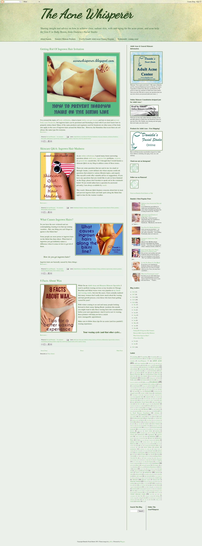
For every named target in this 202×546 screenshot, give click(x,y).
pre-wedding (157, 461)
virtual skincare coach (137, 494)
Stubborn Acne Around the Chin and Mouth (151, 204)
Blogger (122, 541)
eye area (158, 414)
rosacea (135, 469)
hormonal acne (147, 427)
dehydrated (156, 404)
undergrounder (152, 490)
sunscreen (138, 487)
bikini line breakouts (143, 376)
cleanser (140, 391)
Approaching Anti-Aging (154, 369)
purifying (143, 465)
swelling (150, 487)
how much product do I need (143, 429)
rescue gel (142, 467)
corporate (139, 398)
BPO (142, 382)
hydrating (157, 431)
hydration (133, 433)
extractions (153, 414)
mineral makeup (148, 447)
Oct (135, 310)
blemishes (143, 378)
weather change (133, 497)
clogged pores (134, 393)
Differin (149, 406)
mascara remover (146, 443)
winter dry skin (145, 499)
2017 (133, 294)
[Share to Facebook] (49, 141)
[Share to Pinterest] (51, 141)
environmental (144, 411)
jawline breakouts (139, 438)
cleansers (147, 391)
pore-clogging (150, 461)
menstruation (44, 341)
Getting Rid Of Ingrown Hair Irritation (62, 49)
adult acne (76, 339)
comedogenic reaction (136, 395)
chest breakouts (157, 387)
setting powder (138, 474)
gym (133, 423)
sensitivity (80, 138)
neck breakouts (145, 450)
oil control (143, 454)
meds (159, 445)
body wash (158, 379)
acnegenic (153, 358)
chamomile (132, 387)
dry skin (146, 407)
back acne (146, 370)
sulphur (153, 485)
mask (153, 443)
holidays (131, 427)
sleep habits (152, 481)
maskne (131, 445)
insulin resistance (139, 436)
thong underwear (149, 488)
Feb (135, 341)
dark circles (155, 402)
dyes (153, 409)
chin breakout (149, 389)
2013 (133, 347)
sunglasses (132, 487)
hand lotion (139, 425)
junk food (152, 438)
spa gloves (138, 483)
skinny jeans (146, 481)
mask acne (158, 443)
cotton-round (145, 398)
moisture (50, 341)
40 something (144, 357)
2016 (133, 297)
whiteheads (132, 499)
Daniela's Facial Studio (143, 402)
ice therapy (152, 432)
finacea (154, 418)
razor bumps (155, 465)
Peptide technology (147, 458)
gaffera (111, 541)
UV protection (139, 492)
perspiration (138, 459)
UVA (145, 492)
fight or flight (148, 418)
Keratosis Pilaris (110, 207)
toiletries (155, 488)
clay (161, 389)
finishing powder (135, 420)
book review (132, 382)
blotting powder (153, 378)
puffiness (137, 465)
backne (160, 371)
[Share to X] (46, 141)
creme (156, 398)
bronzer (160, 384)
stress (136, 485)
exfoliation (110, 136)
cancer (159, 386)
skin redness (152, 478)
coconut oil (143, 393)
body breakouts (143, 380)
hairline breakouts (155, 423)
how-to (132, 431)
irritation (62, 138)
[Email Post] (67, 136)
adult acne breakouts (140, 363)
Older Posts (120, 350)
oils (153, 454)
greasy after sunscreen (157, 422)
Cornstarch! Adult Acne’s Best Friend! (149, 239)
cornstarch (132, 398)
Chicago (137, 389)
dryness (94, 339)
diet (144, 406)
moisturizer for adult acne (145, 449)
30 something (134, 357)
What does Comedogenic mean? (150, 274)
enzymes (150, 411)
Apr (135, 325)
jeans (146, 438)
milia (139, 447)
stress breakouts (142, 485)
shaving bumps (151, 474)
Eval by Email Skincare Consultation (146, 412)
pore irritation (136, 461)
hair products (146, 423)
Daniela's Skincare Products (65, 39)
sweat (145, 487)
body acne (100, 136)
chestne (131, 389)
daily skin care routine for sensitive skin (147, 400)
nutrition (133, 454)
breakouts (105, 136)
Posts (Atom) (51, 353)
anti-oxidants (133, 369)
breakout (146, 382)
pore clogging (158, 460)
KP (137, 440)
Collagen (150, 393)
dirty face (133, 407)
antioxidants (143, 369)
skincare (135, 479)
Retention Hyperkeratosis (151, 467)
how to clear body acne (155, 429)
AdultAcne (138, 365)
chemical (151, 387)
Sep (135, 312)
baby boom (139, 371)
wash (151, 494)
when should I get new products (154, 497)
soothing (132, 483)
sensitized (157, 472)
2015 (133, 300)
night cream (152, 451)
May (135, 323)
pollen (151, 459)
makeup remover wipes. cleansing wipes (151, 441)
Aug (135, 315)
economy (158, 409)
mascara (140, 443)
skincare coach (146, 479)
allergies (137, 367)
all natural (156, 365)
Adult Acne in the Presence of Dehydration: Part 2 (149, 215)
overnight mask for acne (145, 456)
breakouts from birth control (135, 384)
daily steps (159, 400)
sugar (148, 485)
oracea (137, 456)
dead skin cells (138, 404)
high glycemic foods (156, 425)
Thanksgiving (141, 488)
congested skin (139, 397)
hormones (133, 429)
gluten (144, 422)
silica (157, 474)
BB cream (144, 372)
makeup (157, 440)
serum (131, 474)
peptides (155, 458)
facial (155, 416)
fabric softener (142, 416)
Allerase (131, 367)
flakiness (142, 420)
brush (133, 386)
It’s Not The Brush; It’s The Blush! (150, 262)
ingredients (151, 434)
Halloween (132, 425)
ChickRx (143, 389)
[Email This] (42, 141)
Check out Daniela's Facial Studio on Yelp (141, 193)
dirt (153, 405)
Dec (135, 304)
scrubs (152, 470)
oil (137, 454)
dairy (133, 402)
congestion (148, 397)
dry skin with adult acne (154, 407)
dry (142, 407)
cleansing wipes (157, 391)
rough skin (75, 138)
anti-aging (155, 367)
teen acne (160, 487)
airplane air (149, 365)
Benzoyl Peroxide (88, 136)
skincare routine (87, 138)
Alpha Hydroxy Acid (78, 136)
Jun (135, 320)
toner (160, 489)
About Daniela (45, 39)
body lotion (151, 380)
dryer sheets (138, 409)
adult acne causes (152, 363)
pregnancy (132, 463)
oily (158, 454)
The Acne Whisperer (86, 13)
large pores (142, 440)
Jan (135, 344)
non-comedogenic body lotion (155, 452)
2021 (133, 292)
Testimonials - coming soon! (128, 39)
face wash (149, 416)
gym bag (138, 423)
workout (132, 501)
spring (156, 483)
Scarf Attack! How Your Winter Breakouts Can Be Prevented (149, 250)
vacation (58, 270)
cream (151, 398)
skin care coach (138, 476)
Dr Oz (138, 407)
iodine (145, 436)
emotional (137, 411)
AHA (144, 365)
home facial (138, 427)
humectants (140, 431)
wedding (140, 497)
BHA (144, 374)
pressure (138, 463)
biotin (151, 376)
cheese (145, 387)
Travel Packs (139, 490)
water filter (140, 496)
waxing (62, 270)
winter (138, 499)
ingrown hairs (56, 138)
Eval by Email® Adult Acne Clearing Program (96, 39)
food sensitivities (157, 420)
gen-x (140, 422)
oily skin (132, 456)
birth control (157, 376)
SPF (151, 483)
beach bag (152, 372)
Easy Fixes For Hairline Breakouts (150, 227)
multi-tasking (137, 450)
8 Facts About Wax (51, 280)
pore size (142, 461)
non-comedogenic (140, 452)
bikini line (132, 376)
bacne (133, 372)
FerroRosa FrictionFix (138, 418)
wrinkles (138, 501)
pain (152, 456)
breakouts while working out (150, 384)
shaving (43, 270)
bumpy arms (145, 386)
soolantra (158, 481)
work (152, 499)
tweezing (146, 490)
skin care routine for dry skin (143, 478)
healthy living (146, 425)
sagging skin (136, 470)
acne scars (146, 358)
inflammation (50, 138)
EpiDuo (155, 411)
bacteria (138, 372)
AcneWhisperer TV (143, 361)
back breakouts (153, 371)
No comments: (60, 136)
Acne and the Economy (137, 358)
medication (153, 445)
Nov (135, 307)
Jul (135, 318)
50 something (153, 357)
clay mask (134, 391)
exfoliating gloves (134, 415)
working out (157, 499)
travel (54, 270)
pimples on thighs (145, 459)
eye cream (133, 416)
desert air (140, 405)
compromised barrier (148, 395)
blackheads (94, 136)
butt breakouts (152, 386)
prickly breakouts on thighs (146, 463)
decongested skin (148, 404)
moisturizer (133, 449)
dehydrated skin (133, 405)
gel (136, 422)
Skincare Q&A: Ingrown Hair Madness (62, 148)
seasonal (156, 470)
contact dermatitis (156, 396)
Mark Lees (133, 443)
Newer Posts (44, 350)
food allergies (149, 420)
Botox (138, 382)
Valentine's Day (157, 492)
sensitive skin (138, 472)
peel (140, 458)
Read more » (43, 132)
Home (82, 350)
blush (159, 378)
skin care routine (148, 476)
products (67, 138)
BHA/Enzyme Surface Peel (153, 374)
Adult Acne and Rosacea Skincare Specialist (104, 285)
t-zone (154, 487)
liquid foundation (149, 440)
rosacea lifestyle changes (152, 469)
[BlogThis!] (44, 141)
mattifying (147, 445)
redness (71, 138)
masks (136, 445)
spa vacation (145, 483)
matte (141, 445)
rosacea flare (143, 469)
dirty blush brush (158, 405)
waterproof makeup (149, 496)
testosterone (134, 489)
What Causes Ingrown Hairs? (56, 219)
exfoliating (156, 413)
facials (160, 416)
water (156, 494)
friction (132, 422)
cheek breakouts (139, 387)
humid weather (148, 431)
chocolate (156, 389)
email (114, 168)
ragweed (149, 465)
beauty (158, 372)
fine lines (160, 418)
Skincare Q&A (44, 209)
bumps (85, 207)
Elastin (131, 411)
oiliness (149, 454)
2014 (133, 302)
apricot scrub (132, 370)
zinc (143, 501)
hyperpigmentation (144, 432)
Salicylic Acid (144, 470)
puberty (131, 465)
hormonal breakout (156, 427)
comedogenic (158, 393)
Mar (135, 328)
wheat (144, 498)
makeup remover (135, 442)
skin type (159, 478)
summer (158, 485)
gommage (149, 422)
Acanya (160, 357)
